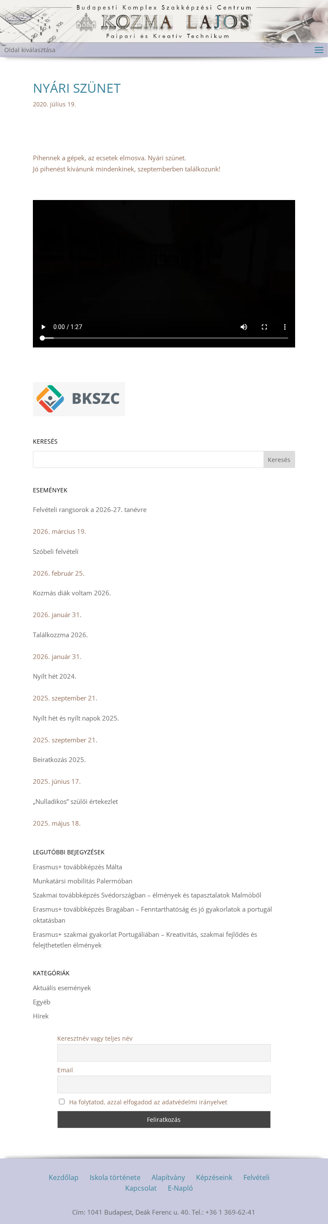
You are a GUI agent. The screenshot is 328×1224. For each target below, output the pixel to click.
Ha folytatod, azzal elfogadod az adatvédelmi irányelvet (147, 1102)
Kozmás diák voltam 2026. (72, 592)
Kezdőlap (64, 1177)
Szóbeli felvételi (56, 551)
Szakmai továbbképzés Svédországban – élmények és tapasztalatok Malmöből (147, 895)
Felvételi (256, 1177)
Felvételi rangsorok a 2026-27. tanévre (89, 509)
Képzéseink (214, 1177)
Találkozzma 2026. (60, 634)
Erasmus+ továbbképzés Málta (77, 866)
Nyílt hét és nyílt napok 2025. (76, 718)
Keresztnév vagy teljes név (94, 1038)
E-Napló (180, 1188)
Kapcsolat (141, 1188)
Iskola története (115, 1177)
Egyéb (41, 1001)
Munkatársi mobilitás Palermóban (82, 881)
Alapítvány (168, 1177)
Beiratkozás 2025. (59, 759)
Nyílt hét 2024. (54, 676)
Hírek (41, 1016)
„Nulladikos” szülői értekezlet (75, 801)
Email (65, 1070)
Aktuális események (62, 987)
